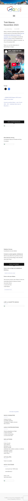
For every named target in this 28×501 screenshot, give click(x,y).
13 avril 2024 (16, 28)
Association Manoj (8, 28)
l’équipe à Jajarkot (8, 38)
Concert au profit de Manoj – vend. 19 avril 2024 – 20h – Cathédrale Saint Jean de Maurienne (13, 104)
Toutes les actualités (8, 460)
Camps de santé (7, 443)
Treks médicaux (7, 444)
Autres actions (7, 453)
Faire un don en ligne (10, 273)
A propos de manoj (7, 419)
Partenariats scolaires (8, 450)
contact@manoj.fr (8, 471)
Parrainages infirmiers (8, 451)
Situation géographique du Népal (10, 431)
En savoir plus (8, 289)
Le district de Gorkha (8, 432)
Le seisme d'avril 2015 (8, 435)
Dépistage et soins (7, 446)
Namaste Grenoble (7, 447)
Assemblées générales (8, 420)
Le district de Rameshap (8, 434)
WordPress (18, 499)
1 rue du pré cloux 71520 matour (11, 468)
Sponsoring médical (8, 477)
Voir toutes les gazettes (14, 411)
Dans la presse (7, 423)
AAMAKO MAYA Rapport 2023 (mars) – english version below (13, 98)
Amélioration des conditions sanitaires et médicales (14, 448)
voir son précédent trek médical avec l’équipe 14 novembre (14, 35)
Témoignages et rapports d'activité (10, 422)
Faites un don (6, 475)
